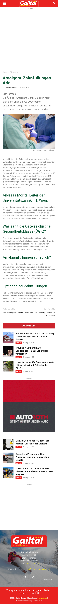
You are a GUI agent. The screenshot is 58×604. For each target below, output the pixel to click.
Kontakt (35, 593)
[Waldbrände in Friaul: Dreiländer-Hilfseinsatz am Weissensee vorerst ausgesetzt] (8, 472)
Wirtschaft (14, 72)
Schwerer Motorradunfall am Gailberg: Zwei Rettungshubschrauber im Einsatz (35, 336)
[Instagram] (32, 576)
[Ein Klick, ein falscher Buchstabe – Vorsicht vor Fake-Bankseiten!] (8, 444)
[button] (4, 3)
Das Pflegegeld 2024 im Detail (16, 313)
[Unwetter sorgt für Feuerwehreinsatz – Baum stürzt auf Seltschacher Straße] (8, 366)
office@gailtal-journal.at (39, 569)
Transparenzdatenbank (18, 590)
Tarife (47, 590)
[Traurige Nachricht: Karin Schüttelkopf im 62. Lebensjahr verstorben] (8, 351)
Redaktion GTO (11, 87)
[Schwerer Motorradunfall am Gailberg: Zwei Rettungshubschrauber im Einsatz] (8, 337)
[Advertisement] (29, 39)
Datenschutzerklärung (24, 601)
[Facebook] (25, 577)
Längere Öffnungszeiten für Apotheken (42, 314)
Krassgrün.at (42, 598)
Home (5, 72)
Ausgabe (37, 590)
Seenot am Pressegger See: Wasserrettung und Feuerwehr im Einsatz (33, 457)
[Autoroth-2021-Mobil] (29, 431)
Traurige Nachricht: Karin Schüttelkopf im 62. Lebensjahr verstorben (32, 350)
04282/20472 (33, 563)
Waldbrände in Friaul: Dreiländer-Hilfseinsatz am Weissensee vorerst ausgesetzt (34, 471)
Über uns (23, 593)
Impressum (38, 601)
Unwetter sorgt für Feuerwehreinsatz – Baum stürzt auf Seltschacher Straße (35, 365)
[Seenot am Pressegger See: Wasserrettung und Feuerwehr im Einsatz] (8, 458)
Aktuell (18, 343)
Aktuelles (29, 325)
